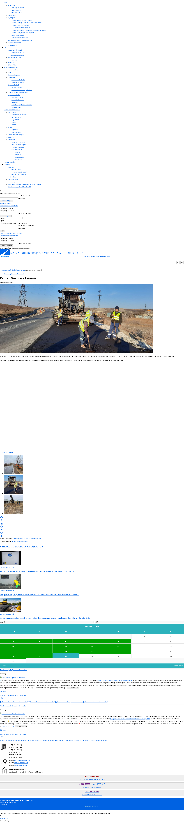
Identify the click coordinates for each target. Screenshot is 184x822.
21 (118, 651)
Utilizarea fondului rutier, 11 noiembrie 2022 (26, 539)
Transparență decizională (12, 110)
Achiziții (10, 127)
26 (66, 656)
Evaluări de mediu (17, 97)
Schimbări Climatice (18, 100)
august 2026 (92, 626)
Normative (15, 122)
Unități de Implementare (20, 37)
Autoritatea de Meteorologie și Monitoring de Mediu (115, 680)
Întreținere (11, 77)
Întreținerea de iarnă (18, 52)
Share (2, 698)
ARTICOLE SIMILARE (10, 546)
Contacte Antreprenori (19, 174)
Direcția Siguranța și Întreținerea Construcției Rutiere (29, 30)
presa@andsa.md (20, 765)
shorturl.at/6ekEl (8, 726)
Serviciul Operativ (13, 182)
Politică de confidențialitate (9, 206)
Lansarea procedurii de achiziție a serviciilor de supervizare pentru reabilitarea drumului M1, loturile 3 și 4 (45, 618)
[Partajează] (92, 535)
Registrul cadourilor (18, 147)
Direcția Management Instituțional (23, 33)
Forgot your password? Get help (11, 233)
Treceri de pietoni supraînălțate (22, 90)
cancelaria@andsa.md (22, 760)
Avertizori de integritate (19, 145)
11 (39, 646)
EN (182, 262)
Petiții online (12, 177)
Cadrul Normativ (17, 149)
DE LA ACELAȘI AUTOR (31, 546)
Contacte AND (16, 169)
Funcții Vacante (12, 45)
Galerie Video (12, 65)
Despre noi (11, 5)
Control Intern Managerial (16, 135)
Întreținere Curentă (18, 82)
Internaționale (16, 132)
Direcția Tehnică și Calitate (20, 25)
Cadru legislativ (13, 112)
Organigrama (12, 18)
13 (92, 646)
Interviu (14, 60)
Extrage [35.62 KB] (6, 452)
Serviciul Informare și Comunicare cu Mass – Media (24, 184)
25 (39, 656)
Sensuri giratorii (17, 87)
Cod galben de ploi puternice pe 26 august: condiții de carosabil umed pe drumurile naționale (39, 595)
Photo (4, 691)
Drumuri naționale (13, 70)
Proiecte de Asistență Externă (18, 92)
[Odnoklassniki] (92, 520)
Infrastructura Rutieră (11, 67)
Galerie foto (12, 62)
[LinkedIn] (92, 523)
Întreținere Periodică (18, 80)
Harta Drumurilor (9, 162)
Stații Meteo (15, 102)
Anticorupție (12, 140)
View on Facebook (13, 695)
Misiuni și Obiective (18, 8)
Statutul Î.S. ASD (17, 13)
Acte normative (17, 117)
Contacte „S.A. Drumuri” (19, 172)
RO (178, 262)
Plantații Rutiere (17, 107)
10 (13, 646)
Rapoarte (11, 137)
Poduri (10, 72)
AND (5, 3)
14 (118, 646)
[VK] (92, 529)
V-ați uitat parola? (6, 203)
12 (66, 646)
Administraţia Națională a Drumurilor (13, 670)
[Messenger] (92, 526)
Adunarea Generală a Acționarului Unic (20, 40)
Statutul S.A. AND (17, 10)
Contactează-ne (13, 179)
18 (39, 651)
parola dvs (21, 198)
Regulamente (16, 120)
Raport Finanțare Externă (19, 541)
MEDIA (6, 47)
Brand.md (10, 804)
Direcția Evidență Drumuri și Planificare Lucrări (26, 23)
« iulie (4, 666)
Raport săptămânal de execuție (14, 270)
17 (13, 651)
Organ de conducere (14, 42)
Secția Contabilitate (18, 35)
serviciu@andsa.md (21, 763)
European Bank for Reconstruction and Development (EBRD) (130, 719)
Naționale (15, 130)
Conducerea (12, 15)
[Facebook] (92, 517)
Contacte (7, 164)
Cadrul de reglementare (19, 115)
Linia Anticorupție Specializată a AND (19, 187)
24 (13, 656)
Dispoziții (18, 154)
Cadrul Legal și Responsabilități (22, 105)
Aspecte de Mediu (14, 95)
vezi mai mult (4, 818)
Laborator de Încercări (22, 28)
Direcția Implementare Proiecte (22, 20)
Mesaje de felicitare (14, 57)
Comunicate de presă (15, 50)
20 (92, 651)
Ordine (14, 125)
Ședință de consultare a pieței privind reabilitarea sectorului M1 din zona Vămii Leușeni (37, 571)
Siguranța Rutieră (13, 85)
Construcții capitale (14, 75)
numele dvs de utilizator (26, 196)
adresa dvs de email (24, 213)
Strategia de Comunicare (16, 55)
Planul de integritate (18, 142)
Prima (2, 270)
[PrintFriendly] (92, 532)
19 (66, 651)
